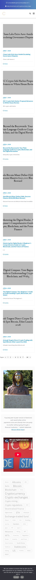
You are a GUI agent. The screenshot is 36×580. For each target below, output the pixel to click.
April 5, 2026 (7, 240)
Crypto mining (11, 501)
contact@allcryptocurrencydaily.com (18, 3)
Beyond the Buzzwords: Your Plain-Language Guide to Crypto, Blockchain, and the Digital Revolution (17, 149)
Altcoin (7, 482)
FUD (20, 520)
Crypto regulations (13, 505)
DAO (27, 505)
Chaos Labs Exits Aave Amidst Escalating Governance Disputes (16, 55)
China (21, 489)
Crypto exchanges (16, 497)
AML (26, 482)
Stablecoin (7, 547)
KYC (12, 527)
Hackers (16, 524)
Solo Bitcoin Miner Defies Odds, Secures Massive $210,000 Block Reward (17, 197)
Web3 (7, 554)
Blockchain (11, 489)
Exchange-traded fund (17, 516)
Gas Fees (7, 524)
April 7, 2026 (7, 51)
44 (27, 357)
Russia (7, 539)
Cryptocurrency (15, 493)
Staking (7, 550)
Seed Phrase (24, 539)
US (14, 550)
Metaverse (9, 532)
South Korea (21, 543)
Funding (27, 520)
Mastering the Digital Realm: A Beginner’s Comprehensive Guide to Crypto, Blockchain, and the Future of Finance (17, 244)
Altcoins (16, 482)
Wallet (29, 550)
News (6, 64)
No (22, 577)
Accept (16, 577)
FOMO (14, 520)
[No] (34, 573)
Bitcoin (17, 486)
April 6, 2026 (7, 144)
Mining (18, 531)
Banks (7, 486)
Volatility (21, 550)
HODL (24, 524)
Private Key (16, 535)
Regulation (25, 535)
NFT (25, 531)
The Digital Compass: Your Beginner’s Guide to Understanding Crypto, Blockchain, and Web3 (18, 293)
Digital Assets (8, 512)
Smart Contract (9, 543)
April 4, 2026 (7, 288)
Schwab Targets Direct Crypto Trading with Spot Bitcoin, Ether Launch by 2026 (17, 341)
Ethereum (26, 512)
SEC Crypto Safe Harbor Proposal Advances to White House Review (18, 102)
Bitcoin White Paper (18, 430)
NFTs (7, 535)
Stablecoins (20, 546)
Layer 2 (18, 528)
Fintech (7, 520)
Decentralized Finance (14, 509)
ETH (18, 512)
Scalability (14, 539)
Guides (6, 159)
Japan (6, 528)
